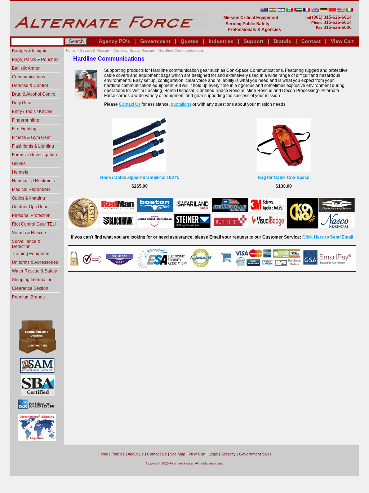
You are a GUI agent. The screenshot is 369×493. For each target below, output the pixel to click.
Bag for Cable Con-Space (284, 177)
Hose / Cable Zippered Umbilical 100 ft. (139, 177)
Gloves (19, 163)
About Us (136, 454)
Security (228, 454)
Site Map (177, 454)
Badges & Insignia (30, 50)
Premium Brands (28, 297)
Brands (282, 41)
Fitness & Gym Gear (31, 137)
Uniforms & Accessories (35, 262)
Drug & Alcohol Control (34, 94)
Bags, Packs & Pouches (35, 59)
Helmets (20, 172)
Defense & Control (30, 85)
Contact (311, 41)
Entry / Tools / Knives (32, 111)
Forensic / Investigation (34, 154)
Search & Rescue (94, 50)
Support (253, 41)
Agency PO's (114, 41)
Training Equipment (31, 253)
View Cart (342, 41)
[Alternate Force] (109, 33)
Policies (118, 454)
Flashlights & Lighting (33, 146)
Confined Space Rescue (134, 50)
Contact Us (130, 104)
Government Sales (255, 454)
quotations (181, 104)
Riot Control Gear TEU (34, 224)
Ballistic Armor (26, 68)
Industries (221, 41)
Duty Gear (22, 102)
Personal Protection (31, 215)
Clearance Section (30, 288)
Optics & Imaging (28, 198)
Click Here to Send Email (327, 237)
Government (155, 41)
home (103, 454)
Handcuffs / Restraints (33, 180)
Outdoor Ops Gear (30, 206)
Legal (213, 454)
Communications (28, 76)
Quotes (190, 41)
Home (71, 50)
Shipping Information (32, 279)
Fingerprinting (25, 120)
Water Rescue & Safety (34, 271)
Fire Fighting (24, 128)
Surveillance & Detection (26, 244)
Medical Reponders (31, 189)
